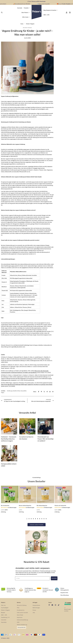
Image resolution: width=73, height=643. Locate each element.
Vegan (2, 392)
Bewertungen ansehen (67, 610)
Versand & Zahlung (21, 605)
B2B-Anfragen (36, 607)
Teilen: (34, 391)
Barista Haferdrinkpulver (25, 505)
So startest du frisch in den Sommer (26, 438)
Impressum (19, 617)
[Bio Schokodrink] (9, 494)
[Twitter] (44, 391)
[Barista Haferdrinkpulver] (27, 494)
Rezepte (3, 612)
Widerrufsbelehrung (22, 624)
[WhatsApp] (50, 391)
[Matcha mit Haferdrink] (63, 494)
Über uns (3, 605)
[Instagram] (55, 605)
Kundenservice (20, 610)
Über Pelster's (24, 12)
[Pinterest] (41, 391)
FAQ (18, 607)
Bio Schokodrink (5, 505)
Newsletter (4, 622)
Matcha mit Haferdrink (60, 505)
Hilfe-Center (25, 17)
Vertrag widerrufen (21, 627)
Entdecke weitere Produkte (36, 524)
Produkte (26, 8)
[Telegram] (47, 391)
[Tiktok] (58, 605)
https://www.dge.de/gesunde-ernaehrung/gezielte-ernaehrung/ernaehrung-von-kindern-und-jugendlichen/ (25, 371)
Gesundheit (23, 391)
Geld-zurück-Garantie (22, 612)
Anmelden (54, 578)
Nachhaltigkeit (4, 607)
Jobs (34, 612)
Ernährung (9, 391)
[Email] (53, 391)
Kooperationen (36, 605)
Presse (34, 610)
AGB (18, 622)
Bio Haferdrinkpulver (42, 505)
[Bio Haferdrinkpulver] (45, 494)
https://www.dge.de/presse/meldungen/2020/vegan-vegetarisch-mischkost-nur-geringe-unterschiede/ (26, 384)
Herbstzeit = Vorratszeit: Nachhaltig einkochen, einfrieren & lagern (8, 439)
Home (21, 23)
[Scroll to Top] (70, 635)
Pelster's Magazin (30, 23)
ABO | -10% (46, 15)
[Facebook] (38, 391)
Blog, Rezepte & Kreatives (49, 10)
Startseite (19, 8)
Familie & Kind (16, 391)
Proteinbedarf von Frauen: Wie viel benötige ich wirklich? (46, 439)
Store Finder (20, 615)
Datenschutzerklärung (22, 620)
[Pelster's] (36, 12)
